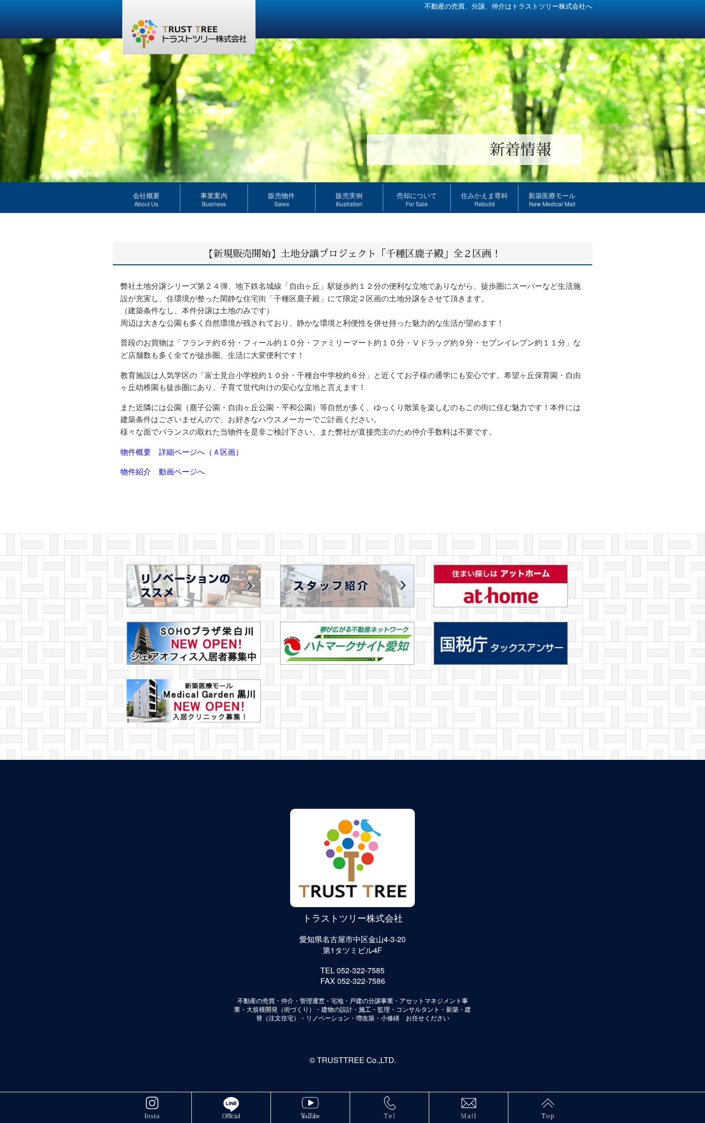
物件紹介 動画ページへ (162, 471)
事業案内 (213, 199)
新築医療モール (552, 199)
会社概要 (146, 199)
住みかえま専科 (484, 199)
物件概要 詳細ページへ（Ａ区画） (181, 451)
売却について (417, 199)
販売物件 (281, 199)
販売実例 (349, 199)
